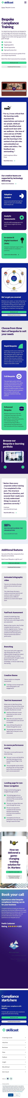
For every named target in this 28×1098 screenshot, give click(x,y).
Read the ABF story (9, 513)
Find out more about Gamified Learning (14, 877)
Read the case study (14, 872)
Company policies (5, 1084)
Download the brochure (14, 315)
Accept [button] (10, 1095)
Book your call (14, 312)
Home (3, 8)
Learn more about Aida (10, 255)
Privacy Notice (19, 1091)
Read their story (8, 161)
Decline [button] (17, 1095)
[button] (5, 467)
